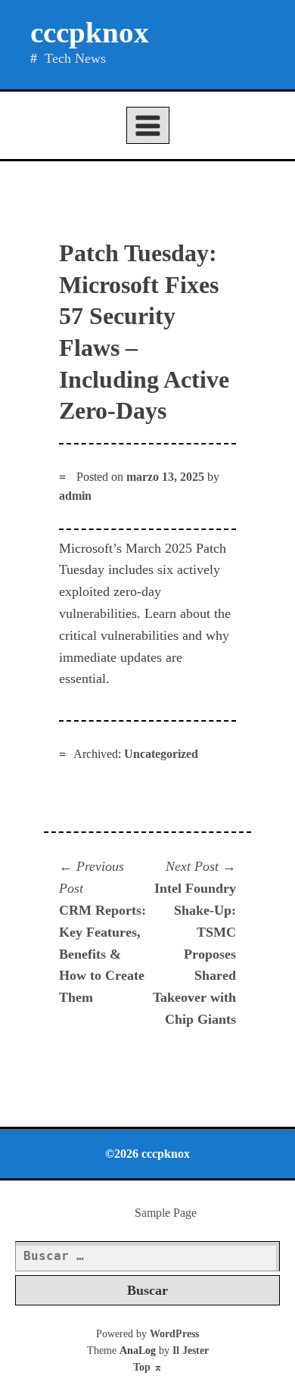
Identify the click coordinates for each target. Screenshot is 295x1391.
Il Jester (190, 1350)
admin (75, 495)
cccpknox (89, 32)
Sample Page (166, 1212)
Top (148, 1367)
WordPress (174, 1334)
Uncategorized (161, 753)
